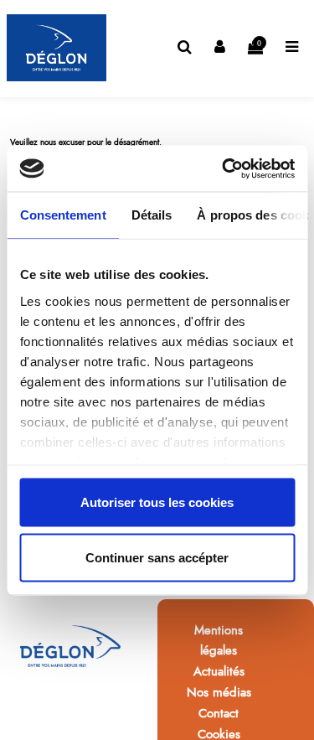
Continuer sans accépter (157, 557)
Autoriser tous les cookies (157, 502)
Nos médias (219, 692)
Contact (218, 713)
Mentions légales (218, 640)
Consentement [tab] (62, 215)
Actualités (219, 671)
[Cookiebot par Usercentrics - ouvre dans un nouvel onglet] (223, 168)
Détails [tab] (151, 215)
